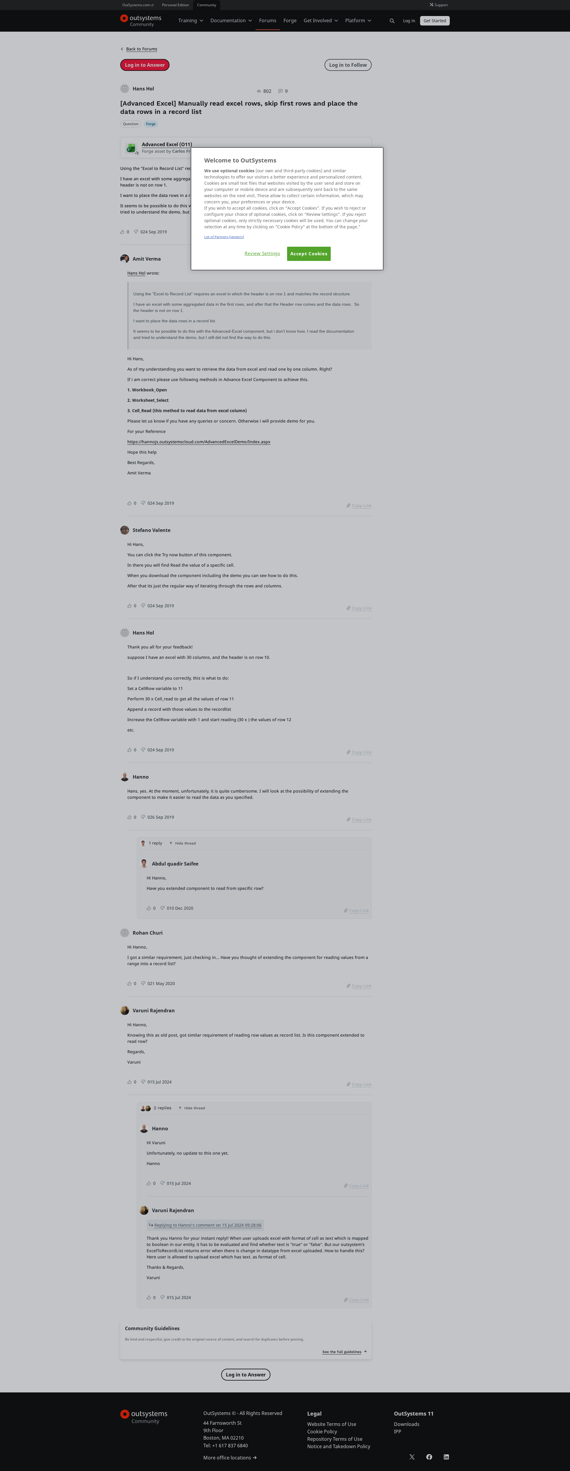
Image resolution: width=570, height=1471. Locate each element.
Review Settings (262, 253)
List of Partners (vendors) (224, 237)
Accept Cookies (308, 254)
